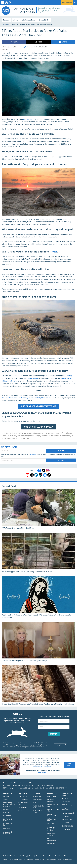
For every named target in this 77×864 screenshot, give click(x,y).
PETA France (66, 802)
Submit (61, 451)
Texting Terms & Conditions (12, 859)
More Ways (51, 843)
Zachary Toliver (25, 47)
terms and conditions (60, 743)
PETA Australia (67, 819)
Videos (15, 20)
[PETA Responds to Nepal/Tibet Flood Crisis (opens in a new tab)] (38, 510)
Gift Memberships (51, 839)
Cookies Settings (67, 859)
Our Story (6, 796)
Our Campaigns (23, 799)
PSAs (34, 803)
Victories (6, 809)
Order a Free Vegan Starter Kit (38, 406)
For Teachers (22, 811)
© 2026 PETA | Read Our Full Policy (15, 856)
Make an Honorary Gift (51, 815)
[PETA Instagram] (48, 470)
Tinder (53, 251)
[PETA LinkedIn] (36, 475)
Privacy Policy (28, 859)
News (7, 24)
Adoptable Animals (28, 20)
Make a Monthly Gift (52, 805)
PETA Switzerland (68, 813)
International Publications (7, 833)
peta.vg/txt (33, 455)
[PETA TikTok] (40, 475)
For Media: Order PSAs (38, 807)
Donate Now (51, 796)
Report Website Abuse (53, 859)
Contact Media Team (38, 811)
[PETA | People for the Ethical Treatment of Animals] (6, 10)
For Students (22, 808)
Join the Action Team (23, 803)
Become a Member (50, 800)
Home (3, 24)
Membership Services (51, 834)
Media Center (37, 796)
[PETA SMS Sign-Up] (32, 475)
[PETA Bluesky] (45, 475)
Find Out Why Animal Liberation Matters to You (9, 804)
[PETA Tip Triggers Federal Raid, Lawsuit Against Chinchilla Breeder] (38, 553)
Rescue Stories (44, 20)
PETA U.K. (65, 798)
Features (6, 20)
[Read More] (38, 764)
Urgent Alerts (22, 796)
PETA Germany (67, 805)
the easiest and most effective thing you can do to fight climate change (28, 398)
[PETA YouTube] (27, 475)
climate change (32, 378)
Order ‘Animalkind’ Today (38, 427)
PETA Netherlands (66, 809)
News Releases (38, 799)
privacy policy (17, 747)
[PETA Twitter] (43, 470)
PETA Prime (7, 816)
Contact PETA (8, 829)
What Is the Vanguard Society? (51, 828)
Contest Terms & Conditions (52, 856)
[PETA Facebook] (39, 470)
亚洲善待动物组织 (67, 826)
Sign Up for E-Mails (7, 820)
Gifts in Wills (51, 824)
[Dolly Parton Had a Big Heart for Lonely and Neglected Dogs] (38, 642)
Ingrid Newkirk (28, 119)
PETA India (65, 816)
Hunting (69, 376)
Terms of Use (39, 859)
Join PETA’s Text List (8, 824)
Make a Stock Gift (51, 820)
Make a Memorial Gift (53, 810)
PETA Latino (66, 829)
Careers (5, 799)
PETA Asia (65, 823)
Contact (38, 856)
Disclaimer (67, 856)
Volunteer (6, 812)
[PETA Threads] (49, 475)
